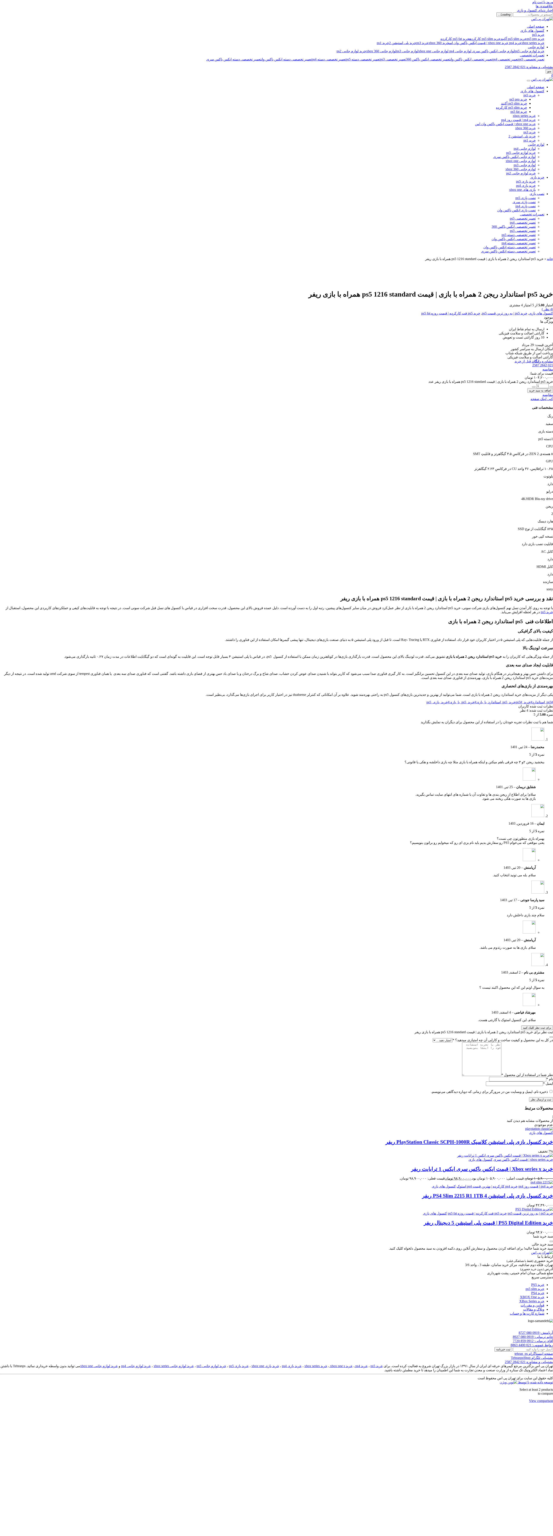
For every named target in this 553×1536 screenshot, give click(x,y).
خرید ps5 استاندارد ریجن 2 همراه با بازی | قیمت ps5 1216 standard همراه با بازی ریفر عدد (490, 381)
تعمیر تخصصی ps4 (505, 59)
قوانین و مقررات (532, 1305)
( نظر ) (547, 309)
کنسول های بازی (532, 30)
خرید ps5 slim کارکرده (485, 39)
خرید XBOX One (532, 1297)
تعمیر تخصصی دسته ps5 (363, 59)
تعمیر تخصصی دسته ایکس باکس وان (286, 59)
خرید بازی (537, 177)
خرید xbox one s (341, 1366)
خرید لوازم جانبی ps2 (351, 51)
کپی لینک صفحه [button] (542, 399)
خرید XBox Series (531, 1301)
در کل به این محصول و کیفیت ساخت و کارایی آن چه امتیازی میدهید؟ (503, 1040)
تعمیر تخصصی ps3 (393, 59)
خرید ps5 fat (518, 111)
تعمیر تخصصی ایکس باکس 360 (428, 59)
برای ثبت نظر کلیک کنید (537, 1027)
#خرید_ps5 (524, 702)
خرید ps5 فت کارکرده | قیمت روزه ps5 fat (450, 313)
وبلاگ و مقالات (533, 1309)
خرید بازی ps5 (526, 181)
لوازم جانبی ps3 (407, 51)
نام (549, 1079)
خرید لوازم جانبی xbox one (99, 1366)
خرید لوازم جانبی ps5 (529, 51)
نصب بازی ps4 (525, 206)
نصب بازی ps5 (525, 198)
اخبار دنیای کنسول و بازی (535, 10)
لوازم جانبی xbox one (433, 51)
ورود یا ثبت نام (542, 2)
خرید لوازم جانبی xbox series (174, 1366)
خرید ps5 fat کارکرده (454, 39)
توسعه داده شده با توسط (535, 1382)
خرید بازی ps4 (526, 185)
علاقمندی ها (544, 6)
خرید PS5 (537, 1285)
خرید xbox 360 (439, 43)
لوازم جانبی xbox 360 (381, 51)
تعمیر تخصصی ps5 (531, 59)
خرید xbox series (532, 43)
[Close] (528, 80)
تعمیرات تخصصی (532, 55)
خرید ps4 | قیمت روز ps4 (518, 120)
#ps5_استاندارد (542, 702)
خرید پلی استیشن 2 (402, 43)
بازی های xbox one (522, 190)
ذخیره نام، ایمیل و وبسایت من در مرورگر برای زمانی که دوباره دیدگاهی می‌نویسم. (489, 1092)
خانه (550, 259)
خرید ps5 (538, 35)
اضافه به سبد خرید (540, 390)
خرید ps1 (383, 43)
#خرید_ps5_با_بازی (463, 702)
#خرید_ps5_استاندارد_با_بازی (499, 702)
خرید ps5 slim (535, 1289)
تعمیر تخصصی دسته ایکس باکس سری (233, 59)
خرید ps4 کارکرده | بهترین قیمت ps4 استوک (487, 1186)
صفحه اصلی (535, 26)
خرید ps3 (422, 43)
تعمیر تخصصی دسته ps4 (329, 59)
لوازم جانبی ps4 (460, 51)
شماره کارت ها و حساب (527, 1313)
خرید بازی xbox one (265, 1366)
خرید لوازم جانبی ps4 (136, 1366)
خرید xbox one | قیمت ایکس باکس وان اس (478, 43)
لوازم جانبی (536, 47)
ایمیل (548, 1083)
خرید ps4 (515, 43)
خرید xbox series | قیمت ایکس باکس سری (523, 1159)
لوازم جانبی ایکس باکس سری (493, 51)
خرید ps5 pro (535, 39)
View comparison (541, 1401)
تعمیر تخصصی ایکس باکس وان (471, 59)
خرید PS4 (537, 1293)
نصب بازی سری (524, 202)
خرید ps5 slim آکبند (514, 39)
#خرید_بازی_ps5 (438, 702)
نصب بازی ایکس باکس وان (516, 210)
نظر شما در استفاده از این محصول (527, 1075)
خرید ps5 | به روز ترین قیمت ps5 (504, 313)
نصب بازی (537, 194)
